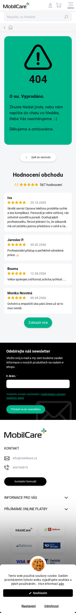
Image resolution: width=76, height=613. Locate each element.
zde (61, 583)
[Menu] (70, 5)
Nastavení (29, 606)
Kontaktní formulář (25, 481)
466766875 (20, 467)
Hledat (66, 16)
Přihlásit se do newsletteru (26, 409)
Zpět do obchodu (41, 157)
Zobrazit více (38, 323)
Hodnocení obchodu (38, 175)
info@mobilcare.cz (25, 458)
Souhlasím (40, 593)
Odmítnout (51, 606)
